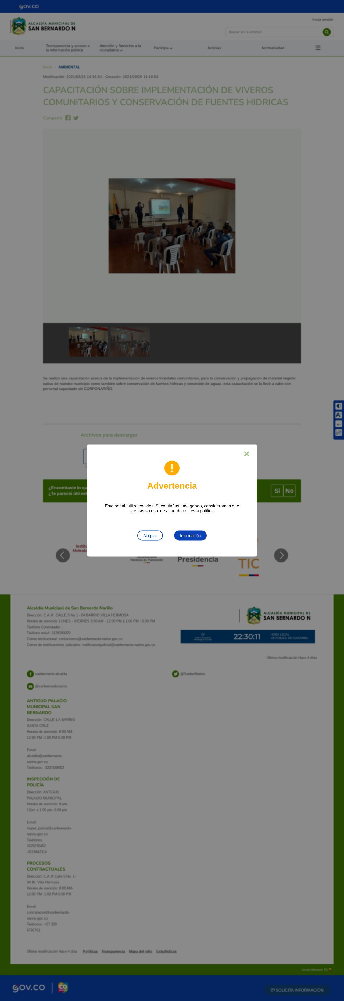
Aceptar (150, 535)
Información (190, 535)
